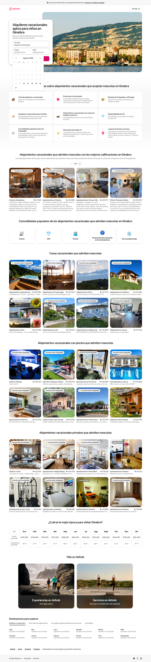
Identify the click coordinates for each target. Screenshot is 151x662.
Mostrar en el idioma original (94, 3)
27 (28, 83)
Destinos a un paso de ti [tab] (17, 623)
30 (40, 83)
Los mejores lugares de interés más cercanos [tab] (66, 623)
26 (24, 83)
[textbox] (21, 52)
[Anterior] (71, 163)
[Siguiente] (80, 163)
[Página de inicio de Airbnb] (14, 8)
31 (16, 88)
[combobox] (31, 45)
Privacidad (27, 658)
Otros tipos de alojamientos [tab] (38, 623)
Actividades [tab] (89, 623)
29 (36, 83)
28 (32, 83)
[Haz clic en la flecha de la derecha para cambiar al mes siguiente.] (40, 58)
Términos (36, 658)
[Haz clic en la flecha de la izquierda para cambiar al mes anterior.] (16, 58)
